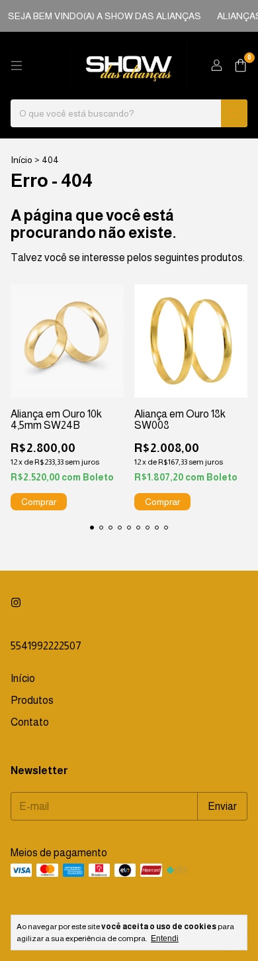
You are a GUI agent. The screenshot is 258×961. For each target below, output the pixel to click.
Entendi (165, 938)
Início (21, 159)
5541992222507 (46, 645)
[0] (240, 66)
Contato (30, 722)
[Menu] (16, 66)
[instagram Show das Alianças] (16, 602)
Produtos (32, 700)
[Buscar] (234, 113)
